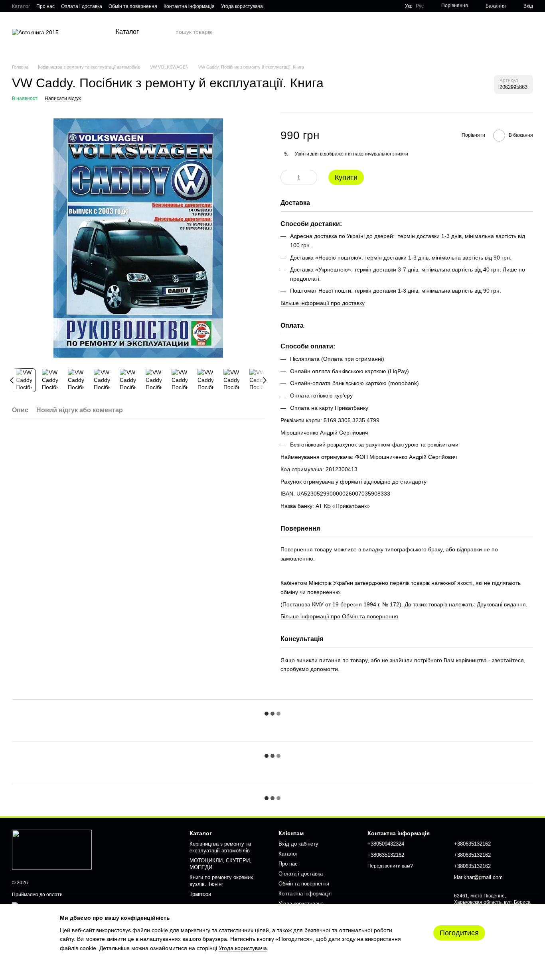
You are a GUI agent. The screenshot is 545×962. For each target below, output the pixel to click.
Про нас (45, 6)
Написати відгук (63, 98)
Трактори (200, 894)
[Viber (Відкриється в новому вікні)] (283, 6)
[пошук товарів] (169, 32)
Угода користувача (242, 6)
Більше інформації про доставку (322, 303)
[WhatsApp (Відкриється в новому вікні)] (293, 6)
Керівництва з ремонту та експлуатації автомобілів (220, 847)
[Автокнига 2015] (52, 849)
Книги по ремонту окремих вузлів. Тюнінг (221, 880)
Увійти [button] (302, 154)
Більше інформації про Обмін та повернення (339, 616)
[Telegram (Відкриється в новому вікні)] (274, 6)
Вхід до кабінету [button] (298, 844)
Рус (420, 6)
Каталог (21, 6)
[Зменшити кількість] (286, 177)
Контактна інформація (189, 6)
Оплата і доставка (81, 6)
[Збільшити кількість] (311, 177)
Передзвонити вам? (390, 866)
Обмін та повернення (133, 6)
